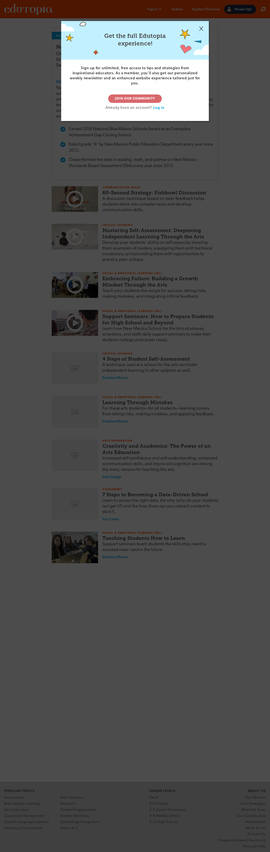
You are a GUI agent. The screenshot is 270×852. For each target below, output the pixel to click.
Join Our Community (135, 98)
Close (201, 28)
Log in (159, 107)
